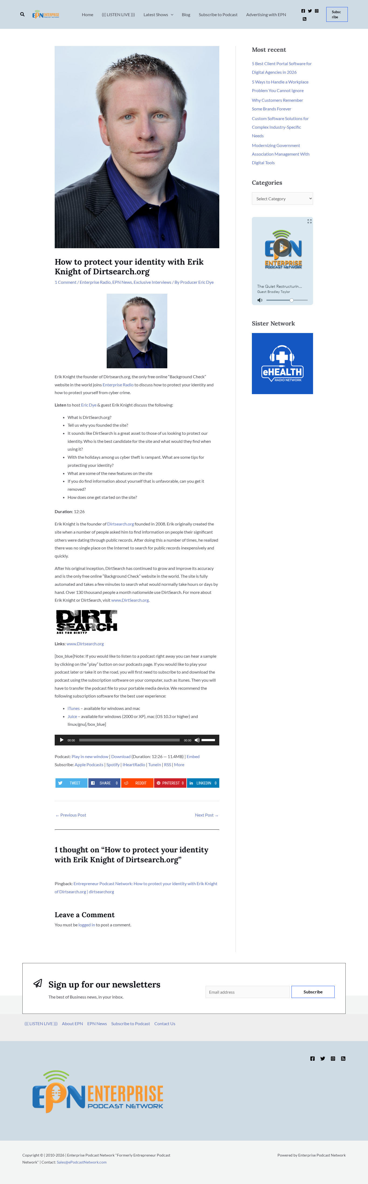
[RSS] (305, 19)
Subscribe (313, 991)
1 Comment (66, 282)
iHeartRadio (134, 764)
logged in (86, 924)
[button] (22, 14)
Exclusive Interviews (152, 282)
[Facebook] (303, 11)
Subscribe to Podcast (130, 1023)
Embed (193, 756)
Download (121, 756)
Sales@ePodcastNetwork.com (82, 1162)
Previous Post (70, 814)
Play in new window (90, 756)
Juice (72, 716)
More (179, 764)
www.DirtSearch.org (130, 599)
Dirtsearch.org (120, 523)
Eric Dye (88, 404)
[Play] (61, 740)
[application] (137, 740)
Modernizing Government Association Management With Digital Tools (281, 154)
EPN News (122, 282)
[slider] (209, 739)
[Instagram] (317, 11)
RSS (167, 764)
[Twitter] (310, 11)
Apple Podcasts (89, 764)
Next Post (207, 814)
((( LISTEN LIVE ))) (41, 1023)
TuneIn (154, 764)
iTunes (74, 708)
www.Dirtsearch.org (85, 643)
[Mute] (197, 740)
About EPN (72, 1023)
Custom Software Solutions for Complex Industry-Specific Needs (280, 127)
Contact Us (164, 1023)
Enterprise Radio (95, 282)
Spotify (113, 764)
